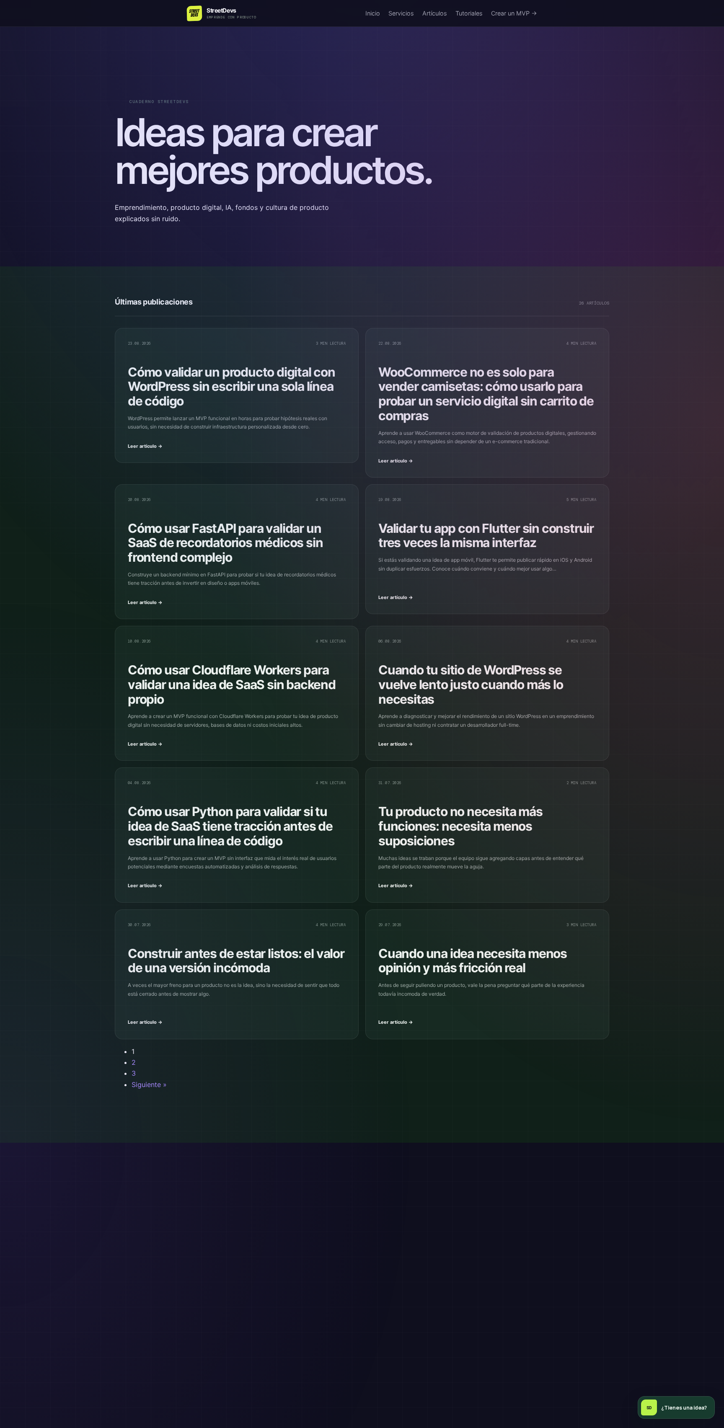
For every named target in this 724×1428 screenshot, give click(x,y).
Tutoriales (469, 13)
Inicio (372, 13)
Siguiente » (149, 1084)
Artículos (434, 13)
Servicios (401, 13)
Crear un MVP (514, 13)
